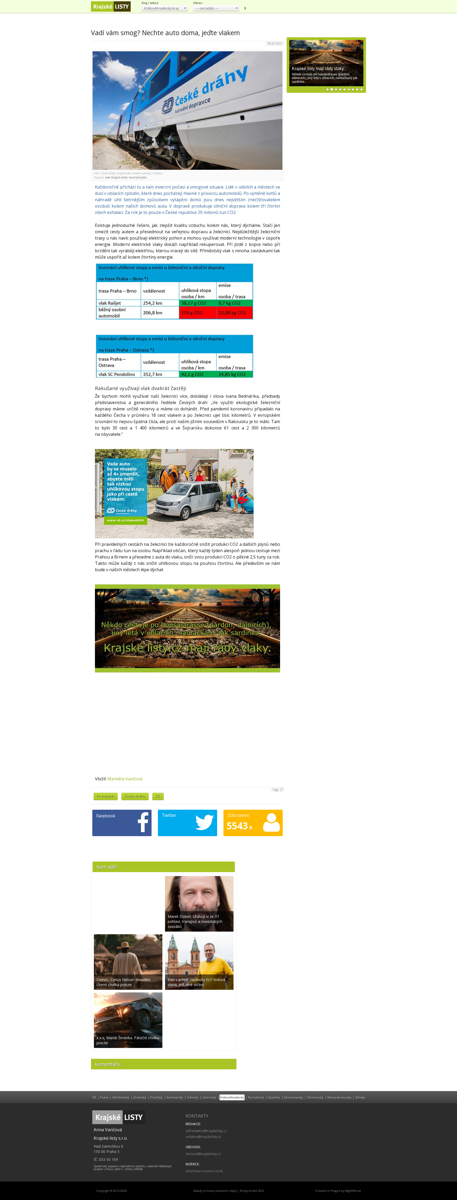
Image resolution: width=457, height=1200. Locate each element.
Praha (104, 1097)
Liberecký (209, 1097)
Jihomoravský (293, 1097)
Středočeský (120, 1097)
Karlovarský (175, 1097)
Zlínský (360, 1097)
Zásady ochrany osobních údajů (215, 1191)
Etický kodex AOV (252, 1191)
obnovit (245, 8)
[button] (164, 8)
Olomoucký (315, 1097)
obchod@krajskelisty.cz (203, 1154)
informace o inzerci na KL (204, 1171)
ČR (94, 1097)
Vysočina (274, 1097)
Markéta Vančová (124, 779)
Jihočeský (139, 1097)
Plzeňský (156, 1097)
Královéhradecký (232, 1097)
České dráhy (135, 796)
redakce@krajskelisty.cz (203, 1136)
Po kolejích (105, 796)
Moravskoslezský (339, 1097)
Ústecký (192, 1097)
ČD (158, 796)
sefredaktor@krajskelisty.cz (206, 1131)
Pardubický (256, 1097)
